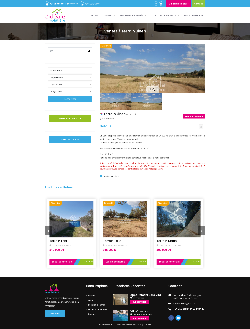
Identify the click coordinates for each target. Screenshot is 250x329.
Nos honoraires (193, 15)
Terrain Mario (113, 241)
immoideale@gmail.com (184, 303)
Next (209, 68)
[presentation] (48, 230)
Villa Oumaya (139, 311)
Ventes (91, 300)
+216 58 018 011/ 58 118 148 (63, 3)
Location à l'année (132, 15)
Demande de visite (70, 118)
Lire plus (55, 313)
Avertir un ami (70, 139)
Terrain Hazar (167, 241)
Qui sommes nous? (179, 3)
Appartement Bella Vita (145, 295)
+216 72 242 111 (92, 3)
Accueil (95, 15)
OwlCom (147, 324)
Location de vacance (164, 15)
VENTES (108, 15)
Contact (198, 3)
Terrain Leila (58, 241)
